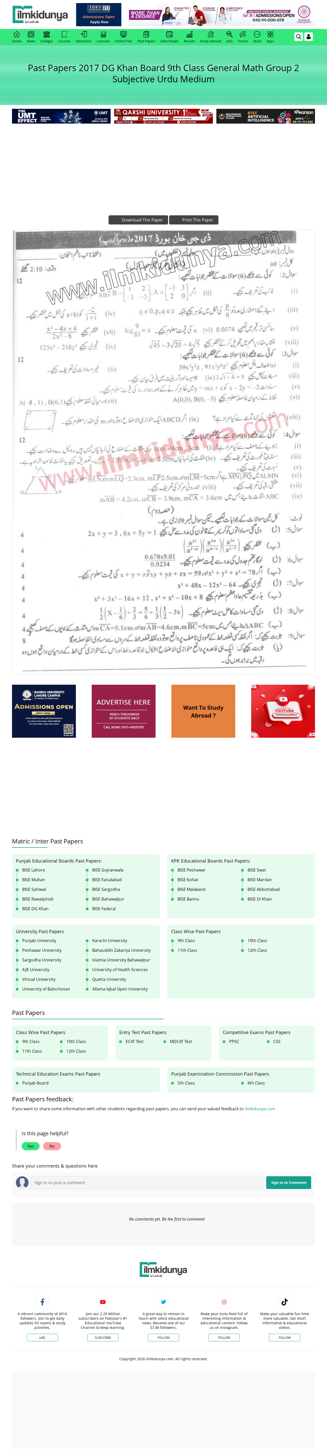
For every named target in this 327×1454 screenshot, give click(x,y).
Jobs (229, 41)
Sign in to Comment (289, 1182)
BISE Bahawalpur (108, 899)
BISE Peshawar (192, 870)
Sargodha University (41, 960)
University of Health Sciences (120, 969)
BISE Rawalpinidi (37, 899)
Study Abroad (210, 41)
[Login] (308, 36)
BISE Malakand (191, 889)
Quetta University (109, 979)
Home (16, 41)
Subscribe (103, 1338)
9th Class (186, 940)
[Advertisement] (163, 163)
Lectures (103, 41)
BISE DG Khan (35, 908)
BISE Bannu (188, 899)
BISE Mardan (260, 879)
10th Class (257, 940)
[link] (98, 14)
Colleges (46, 41)
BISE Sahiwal (34, 889)
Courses (64, 41)
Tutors (243, 41)
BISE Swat (257, 870)
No (52, 1146)
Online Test (123, 41)
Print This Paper (197, 220)
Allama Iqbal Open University (120, 989)
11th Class (187, 950)
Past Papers (146, 41)
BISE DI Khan (260, 899)
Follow (164, 1338)
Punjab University (39, 940)
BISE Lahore (33, 870)
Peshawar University (42, 950)
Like (42, 1338)
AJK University (35, 969)
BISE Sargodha (106, 889)
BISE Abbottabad (264, 889)
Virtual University (38, 979)
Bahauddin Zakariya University (121, 950)
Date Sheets (169, 41)
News (31, 41)
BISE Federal (104, 908)
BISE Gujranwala (107, 870)
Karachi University (109, 940)
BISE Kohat (188, 879)
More (257, 41)
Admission (83, 41)
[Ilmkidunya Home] (40, 14)
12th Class (257, 950)
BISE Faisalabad (107, 879)
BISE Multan (33, 879)
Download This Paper (142, 220)
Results (189, 41)
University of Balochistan (46, 989)
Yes (30, 1146)
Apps (270, 41)
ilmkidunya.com (260, 1109)
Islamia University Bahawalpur (121, 960)
